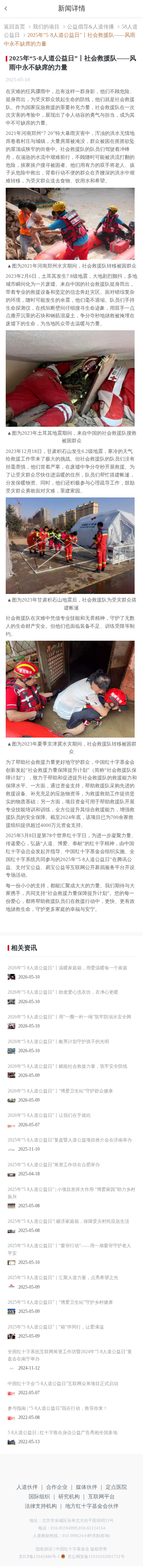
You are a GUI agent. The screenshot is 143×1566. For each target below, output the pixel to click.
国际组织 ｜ (43, 1496)
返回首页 (14, 27)
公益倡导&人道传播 (90, 27)
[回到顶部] (129, 1520)
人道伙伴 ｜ (30, 1487)
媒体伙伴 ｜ (90, 1487)
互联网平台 (101, 1496)
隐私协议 (44, 1549)
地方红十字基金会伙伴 (92, 1506)
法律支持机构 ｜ (44, 1506)
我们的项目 (46, 27)
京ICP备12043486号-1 (39, 1556)
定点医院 (116, 1487)
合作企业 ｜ (60, 1487)
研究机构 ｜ (72, 1496)
